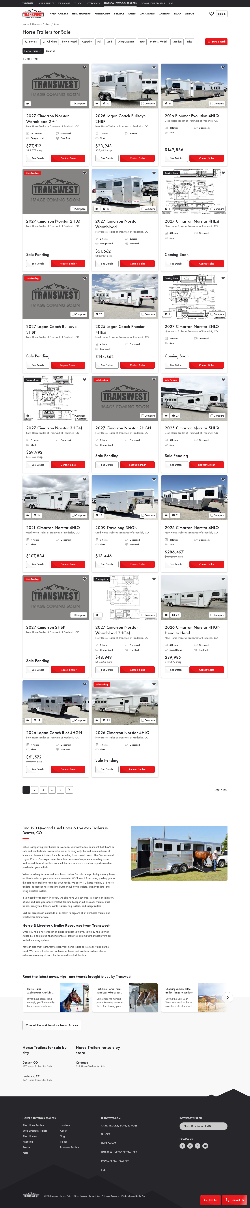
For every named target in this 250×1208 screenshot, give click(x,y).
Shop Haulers (30, 1136)
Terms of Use (94, 1196)
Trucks (78, 3)
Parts (132, 13)
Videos (189, 13)
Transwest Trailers (69, 1147)
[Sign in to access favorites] (211, 13)
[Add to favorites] (84, 68)
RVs (171, 3)
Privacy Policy (65, 1196)
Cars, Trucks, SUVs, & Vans (54, 3)
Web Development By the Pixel (133, 1196)
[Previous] (227, 997)
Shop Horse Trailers (33, 1125)
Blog (177, 13)
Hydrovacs (93, 3)
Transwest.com (111, 1118)
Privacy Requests (80, 1196)
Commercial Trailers (153, 3)
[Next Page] (69, 790)
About (63, 1131)
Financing (102, 13)
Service (119, 13)
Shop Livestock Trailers (35, 1131)
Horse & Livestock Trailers (120, 3)
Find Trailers (58, 13)
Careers (164, 13)
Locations (147, 13)
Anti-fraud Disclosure (110, 1196)
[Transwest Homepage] (33, 1196)
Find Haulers (81, 13)
